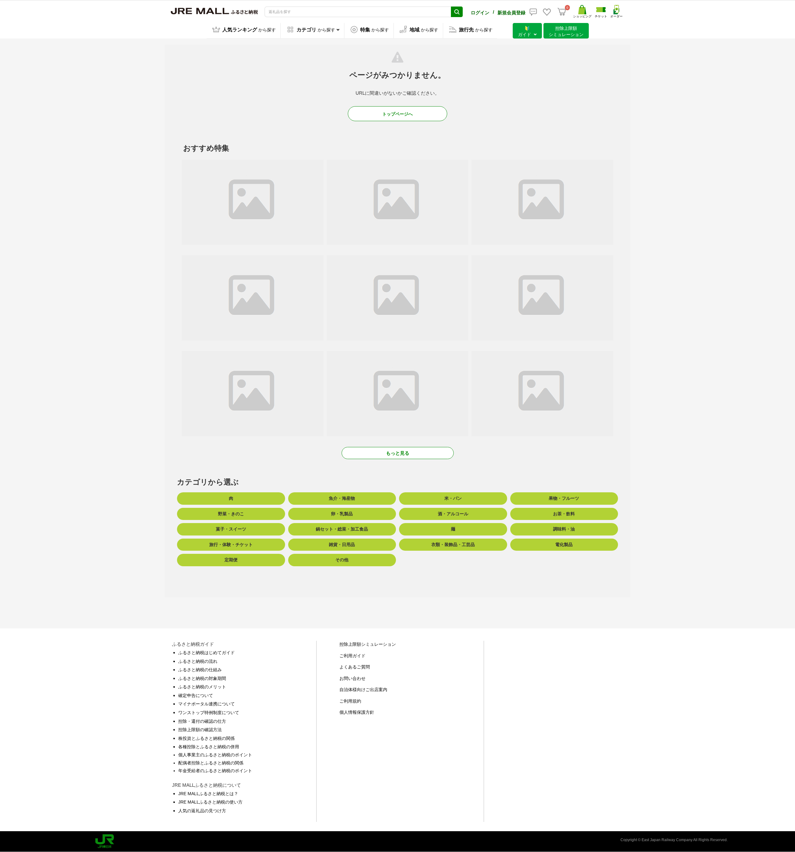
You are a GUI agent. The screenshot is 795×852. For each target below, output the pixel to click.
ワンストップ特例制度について (208, 712)
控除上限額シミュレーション (367, 644)
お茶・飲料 (564, 513)
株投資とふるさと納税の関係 (206, 738)
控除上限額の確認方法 (200, 729)
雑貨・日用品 (342, 544)
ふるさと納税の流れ (197, 661)
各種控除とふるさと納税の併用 (208, 746)
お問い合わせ (352, 678)
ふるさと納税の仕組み (200, 669)
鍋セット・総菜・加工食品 (342, 528)
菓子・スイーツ (231, 528)
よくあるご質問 (354, 666)
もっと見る (397, 453)
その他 (341, 559)
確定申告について (195, 695)
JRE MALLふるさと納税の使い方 (210, 802)
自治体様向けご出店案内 (363, 689)
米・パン (453, 498)
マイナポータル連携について (206, 703)
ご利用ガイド (352, 655)
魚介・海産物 (342, 498)
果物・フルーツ (564, 498)
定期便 (231, 559)
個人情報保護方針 (356, 712)
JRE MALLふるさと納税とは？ (208, 793)
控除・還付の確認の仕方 (202, 721)
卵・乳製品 (342, 513)
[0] (561, 11)
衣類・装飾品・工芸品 (453, 544)
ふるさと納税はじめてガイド (206, 652)
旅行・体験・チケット (231, 544)
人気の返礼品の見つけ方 (202, 810)
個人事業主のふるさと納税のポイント (215, 754)
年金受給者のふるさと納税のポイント (215, 770)
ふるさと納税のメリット (202, 686)
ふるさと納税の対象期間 (202, 678)
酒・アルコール (453, 513)
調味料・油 (564, 528)
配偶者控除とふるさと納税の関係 (210, 762)
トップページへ (397, 114)
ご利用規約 (350, 701)
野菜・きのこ (231, 513)
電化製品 (564, 544)
